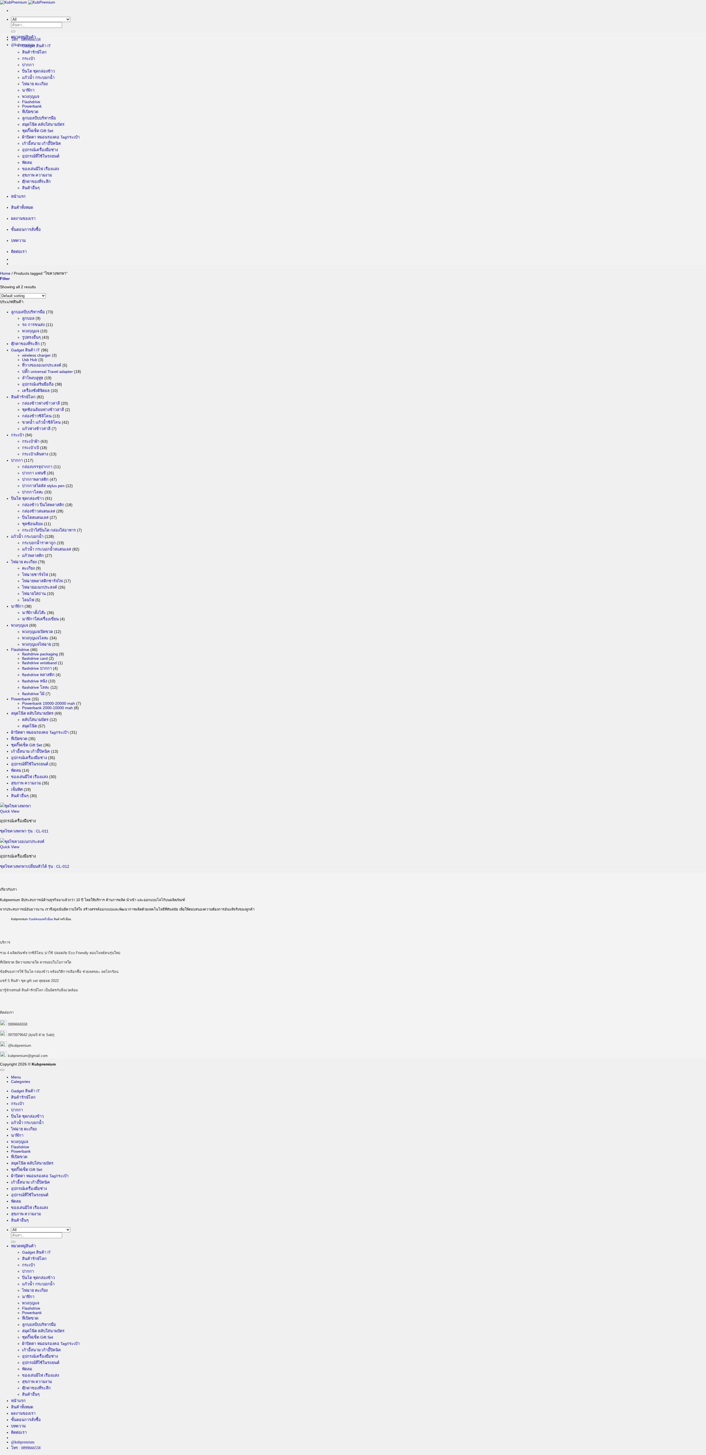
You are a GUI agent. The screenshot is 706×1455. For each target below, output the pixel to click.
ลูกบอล (28, 318)
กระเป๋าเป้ (30, 447)
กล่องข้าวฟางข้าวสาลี (41, 403)
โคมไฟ (28, 600)
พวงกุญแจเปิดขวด (37, 631)
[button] (5, 278)
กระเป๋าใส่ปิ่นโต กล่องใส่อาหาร (49, 530)
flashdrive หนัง (34, 681)
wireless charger (36, 355)
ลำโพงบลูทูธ (32, 378)
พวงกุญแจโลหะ (35, 638)
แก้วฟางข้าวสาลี (36, 428)
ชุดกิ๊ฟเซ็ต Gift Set (37, 131)
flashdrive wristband (39, 663)
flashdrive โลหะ (35, 687)
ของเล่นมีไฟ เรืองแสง (40, 169)
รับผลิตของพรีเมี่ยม (41, 919)
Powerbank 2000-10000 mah (47, 708)
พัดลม (27, 162)
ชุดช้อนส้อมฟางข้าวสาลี (43, 409)
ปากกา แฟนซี (34, 473)
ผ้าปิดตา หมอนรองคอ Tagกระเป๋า (51, 137)
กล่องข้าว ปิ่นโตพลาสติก (43, 505)
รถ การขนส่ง (33, 324)
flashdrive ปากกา (37, 668)
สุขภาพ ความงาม (37, 175)
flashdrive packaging (40, 654)
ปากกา (28, 65)
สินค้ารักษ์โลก (34, 52)
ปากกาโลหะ (32, 492)
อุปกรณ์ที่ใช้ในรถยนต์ (40, 156)
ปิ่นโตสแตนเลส (35, 517)
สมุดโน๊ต (29, 726)
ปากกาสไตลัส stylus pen (43, 486)
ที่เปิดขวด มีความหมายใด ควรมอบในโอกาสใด (35, 962)
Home (5, 273)
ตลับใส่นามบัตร (35, 719)
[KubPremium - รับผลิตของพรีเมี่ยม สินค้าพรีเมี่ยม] (27, 2)
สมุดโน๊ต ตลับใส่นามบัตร (43, 124)
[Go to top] (2, 1070)
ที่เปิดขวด (30, 112)
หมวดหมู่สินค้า (23, 37)
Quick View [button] (9, 811)
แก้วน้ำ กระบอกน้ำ (38, 77)
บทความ (18, 240)
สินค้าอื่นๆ (31, 188)
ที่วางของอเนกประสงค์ (41, 365)
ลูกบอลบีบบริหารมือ (39, 118)
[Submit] (13, 31)
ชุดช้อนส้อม (32, 524)
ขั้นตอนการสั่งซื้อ (26, 229)
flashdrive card (35, 658)
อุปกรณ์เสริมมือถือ (38, 384)
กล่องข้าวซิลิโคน (37, 416)
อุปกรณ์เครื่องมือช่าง (40, 150)
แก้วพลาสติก (33, 555)
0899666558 (17, 1024)
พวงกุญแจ (30, 96)
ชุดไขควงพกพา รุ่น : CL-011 (24, 831)
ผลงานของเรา (23, 218)
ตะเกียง (28, 568)
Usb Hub (29, 359)
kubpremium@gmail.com (28, 1056)
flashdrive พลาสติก (38, 674)
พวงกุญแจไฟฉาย (36, 644)
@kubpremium (19, 1045)
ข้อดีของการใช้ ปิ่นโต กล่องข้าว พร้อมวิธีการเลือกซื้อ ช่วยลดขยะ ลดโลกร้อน (59, 972)
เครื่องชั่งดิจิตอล (36, 390)
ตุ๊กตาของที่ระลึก (36, 181)
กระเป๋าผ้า (30, 441)
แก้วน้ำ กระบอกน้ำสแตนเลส (46, 549)
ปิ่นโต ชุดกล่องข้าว (38, 71)
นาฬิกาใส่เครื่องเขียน (40, 619)
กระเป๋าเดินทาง (35, 454)
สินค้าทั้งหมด (22, 207)
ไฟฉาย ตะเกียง (35, 84)
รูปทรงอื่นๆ (31, 337)
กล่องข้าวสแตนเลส (38, 511)
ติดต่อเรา (19, 251)
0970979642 (17, 1035)
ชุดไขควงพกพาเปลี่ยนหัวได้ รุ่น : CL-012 (34, 866)
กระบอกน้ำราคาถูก (39, 543)
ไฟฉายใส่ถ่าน (34, 593)
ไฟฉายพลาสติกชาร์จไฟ (42, 581)
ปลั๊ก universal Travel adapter (47, 371)
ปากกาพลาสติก (35, 479)
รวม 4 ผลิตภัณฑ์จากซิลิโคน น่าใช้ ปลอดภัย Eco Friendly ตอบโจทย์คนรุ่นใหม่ (60, 953)
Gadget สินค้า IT (36, 46)
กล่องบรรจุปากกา (37, 466)
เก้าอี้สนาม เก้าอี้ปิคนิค (41, 143)
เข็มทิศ (17, 789)
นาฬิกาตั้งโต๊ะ (34, 612)
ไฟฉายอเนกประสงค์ (39, 587)
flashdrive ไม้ (33, 694)
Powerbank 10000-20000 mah (48, 703)
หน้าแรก (18, 196)
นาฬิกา (28, 90)
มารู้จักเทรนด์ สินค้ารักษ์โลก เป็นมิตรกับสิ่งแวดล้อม (39, 990)
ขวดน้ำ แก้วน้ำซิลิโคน (41, 422)
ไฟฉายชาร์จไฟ (35, 574)
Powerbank (32, 106)
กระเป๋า (28, 58)
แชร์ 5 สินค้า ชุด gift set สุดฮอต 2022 (29, 981)
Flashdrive (31, 102)
